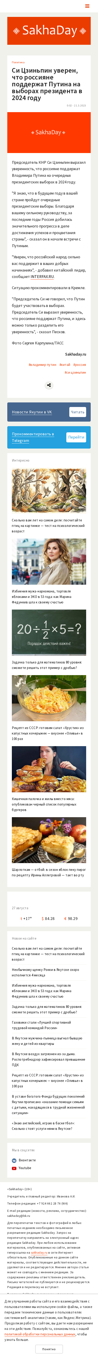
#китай (64, 364)
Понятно (49, 1349)
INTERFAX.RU (42, 276)
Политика (18, 62)
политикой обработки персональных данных (40, 1334)
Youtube (25, 1168)
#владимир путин (43, 364)
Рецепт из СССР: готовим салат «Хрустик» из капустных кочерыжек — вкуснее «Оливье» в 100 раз (48, 1080)
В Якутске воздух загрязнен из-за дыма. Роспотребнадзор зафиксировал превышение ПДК (48, 1059)
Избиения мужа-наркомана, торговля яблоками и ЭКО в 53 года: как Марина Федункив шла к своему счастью (41, 991)
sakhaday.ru (39, 1253)
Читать (77, 412)
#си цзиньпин (75, 372)
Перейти (76, 437)
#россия (79, 364)
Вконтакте (27, 1160)
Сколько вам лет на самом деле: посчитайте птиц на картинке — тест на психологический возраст (48, 954)
